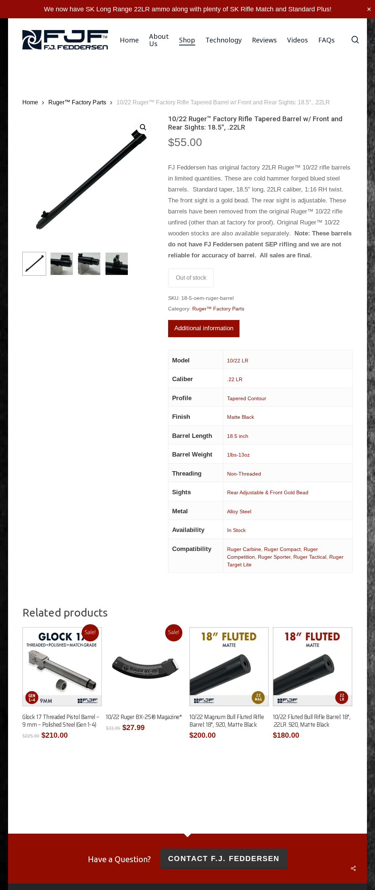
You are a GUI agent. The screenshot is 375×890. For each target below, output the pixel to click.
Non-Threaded (244, 474)
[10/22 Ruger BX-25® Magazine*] (145, 666)
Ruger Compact (282, 549)
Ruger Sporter (274, 557)
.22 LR (234, 379)
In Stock (236, 530)
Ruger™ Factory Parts (77, 102)
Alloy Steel (239, 511)
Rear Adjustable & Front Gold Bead (267, 492)
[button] (143, 127)
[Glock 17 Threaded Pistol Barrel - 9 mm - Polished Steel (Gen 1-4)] (61, 666)
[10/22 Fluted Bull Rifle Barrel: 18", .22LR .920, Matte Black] (312, 666)
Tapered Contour (246, 398)
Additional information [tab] (203, 328)
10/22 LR (237, 361)
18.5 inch (237, 436)
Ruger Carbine (244, 549)
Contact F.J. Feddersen (223, 858)
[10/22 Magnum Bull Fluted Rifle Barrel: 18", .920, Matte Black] (228, 666)
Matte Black (240, 417)
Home (30, 102)
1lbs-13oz (238, 455)
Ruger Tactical (309, 557)
